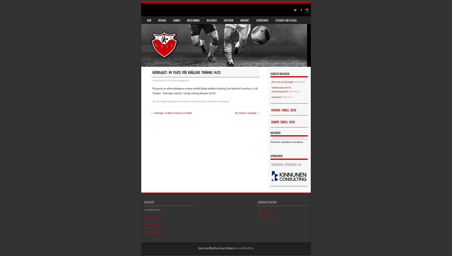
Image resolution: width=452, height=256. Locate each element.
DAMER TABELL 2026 (283, 122)
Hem (149, 20)
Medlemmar (193, 20)
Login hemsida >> (266, 209)
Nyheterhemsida (198, 101)
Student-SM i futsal (286, 20)
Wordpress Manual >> (268, 217)
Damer (176, 20)
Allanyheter (184, 101)
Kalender (212, 20)
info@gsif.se (183, 80)
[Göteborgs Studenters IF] (226, 35)
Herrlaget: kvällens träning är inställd (171, 113)
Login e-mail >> (265, 213)
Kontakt (244, 20)
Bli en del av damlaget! (282, 81)
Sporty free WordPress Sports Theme (215, 248)
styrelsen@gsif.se (153, 216)
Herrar (162, 20)
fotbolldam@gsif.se (154, 224)
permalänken (222, 101)
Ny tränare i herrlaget (247, 113)
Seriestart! (276, 96)
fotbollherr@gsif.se (154, 231)
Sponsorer (262, 20)
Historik (228, 20)
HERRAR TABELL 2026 (283, 110)
